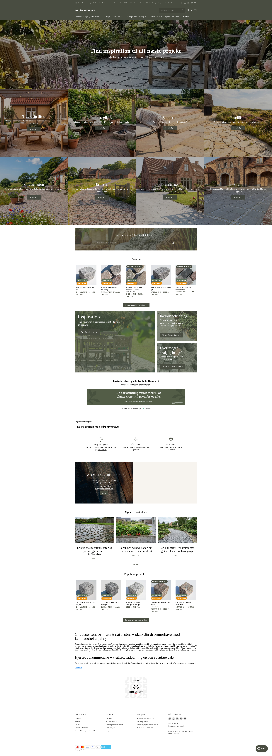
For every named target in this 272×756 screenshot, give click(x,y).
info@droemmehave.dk (104, 489)
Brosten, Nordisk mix (183, 287)
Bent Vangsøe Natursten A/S (184, 731)
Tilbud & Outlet (156, 17)
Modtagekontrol (111, 721)
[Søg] (183, 10)
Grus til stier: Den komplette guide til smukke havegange (177, 549)
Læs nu (93, 559)
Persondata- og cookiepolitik (85, 731)
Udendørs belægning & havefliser (87, 17)
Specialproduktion (172, 17)
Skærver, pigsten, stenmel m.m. (148, 725)
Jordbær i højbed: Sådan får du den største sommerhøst (136, 549)
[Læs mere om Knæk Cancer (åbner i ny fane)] (136, 687)
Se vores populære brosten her (136, 305)
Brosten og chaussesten (145, 718)
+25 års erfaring (145, 3)
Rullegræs (107, 17)
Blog (107, 731)
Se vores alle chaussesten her (136, 620)
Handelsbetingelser (81, 728)
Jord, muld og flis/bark (145, 728)
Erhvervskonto (109, 3)
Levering (78, 718)
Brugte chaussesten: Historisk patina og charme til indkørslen (94, 551)
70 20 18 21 (165, 3)
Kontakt (186, 17)
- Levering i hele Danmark (89, 3)
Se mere (135, 565)
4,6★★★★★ (125, 3)
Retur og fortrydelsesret (114, 725)
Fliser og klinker (142, 721)
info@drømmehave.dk (101, 447)
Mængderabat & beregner (136, 17)
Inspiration (118, 17)
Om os (77, 725)
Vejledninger (110, 728)
